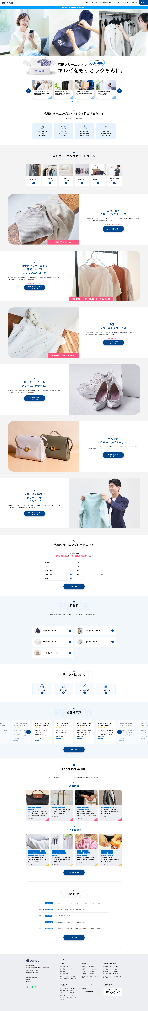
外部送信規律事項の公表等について (34, 970)
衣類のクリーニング (65, 966)
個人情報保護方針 (30, 965)
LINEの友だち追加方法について (33, 977)
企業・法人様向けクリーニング (68, 978)
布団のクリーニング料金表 (89, 971)
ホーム (62, 960)
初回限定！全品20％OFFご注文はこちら (74, 8)
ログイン (144, 2)
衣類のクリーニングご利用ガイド (69, 988)
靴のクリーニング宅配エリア (110, 974)
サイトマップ (29, 981)
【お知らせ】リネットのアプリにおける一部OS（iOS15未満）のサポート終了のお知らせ (78, 928)
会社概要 (28, 979)
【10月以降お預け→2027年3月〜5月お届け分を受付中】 (70, 909)
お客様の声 (85, 988)
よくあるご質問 (108, 985)
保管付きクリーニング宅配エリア (112, 969)
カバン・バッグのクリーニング (68, 976)
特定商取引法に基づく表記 (32, 972)
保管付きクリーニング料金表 (89, 969)
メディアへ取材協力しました (62, 915)
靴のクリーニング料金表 (88, 974)
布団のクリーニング (65, 971)
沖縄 (78, 574)
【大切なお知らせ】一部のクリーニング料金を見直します (70, 922)
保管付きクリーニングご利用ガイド (69, 990)
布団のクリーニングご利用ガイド (69, 993)
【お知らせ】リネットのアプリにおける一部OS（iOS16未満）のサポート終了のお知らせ (78, 903)
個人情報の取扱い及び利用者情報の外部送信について (37, 968)
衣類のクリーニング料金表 (89, 966)
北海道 (47, 562)
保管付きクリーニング (66, 969)
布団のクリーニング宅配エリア (111, 971)
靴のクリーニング (65, 974)
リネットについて (87, 985)
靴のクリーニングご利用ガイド (68, 995)
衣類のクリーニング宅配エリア (111, 966)
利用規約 (28, 975)
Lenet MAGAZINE (87, 992)
